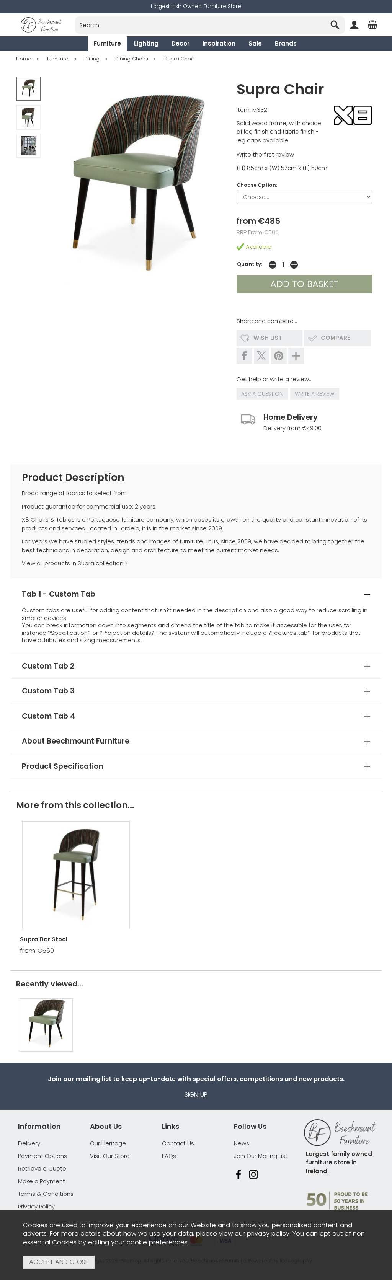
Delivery (29, 1143)
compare (335, 338)
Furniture (107, 43)
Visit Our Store (110, 1156)
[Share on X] (262, 356)
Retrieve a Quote (42, 1168)
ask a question (262, 394)
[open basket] (372, 25)
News (241, 1143)
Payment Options (42, 1156)
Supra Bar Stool (43, 939)
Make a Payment (41, 1181)
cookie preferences (157, 1242)
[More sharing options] (296, 356)
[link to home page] (41, 25)
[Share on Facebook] (244, 356)
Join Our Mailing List (260, 1156)
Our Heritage (108, 1143)
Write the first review (265, 154)
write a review (315, 394)
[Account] (354, 25)
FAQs (169, 1156)
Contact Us (178, 1143)
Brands (286, 43)
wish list (267, 338)
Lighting (146, 43)
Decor (180, 43)
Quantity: (250, 264)
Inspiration (219, 43)
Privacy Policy (36, 1206)
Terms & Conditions (46, 1194)
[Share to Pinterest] (279, 356)
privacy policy (268, 1233)
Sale (255, 43)
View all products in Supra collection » (74, 563)
